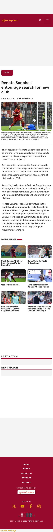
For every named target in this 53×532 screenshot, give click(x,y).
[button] (40, 20)
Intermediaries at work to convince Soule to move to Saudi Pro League (39, 309)
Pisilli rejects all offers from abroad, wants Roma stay (11, 263)
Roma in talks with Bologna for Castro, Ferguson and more (10, 309)
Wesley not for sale (10, 285)
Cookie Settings (8, 530)
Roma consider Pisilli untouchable (37, 262)
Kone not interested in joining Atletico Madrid (38, 286)
